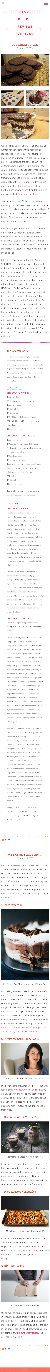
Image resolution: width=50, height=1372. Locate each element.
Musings (25, 34)
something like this (26, 194)
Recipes (25, 19)
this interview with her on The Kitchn (27, 1089)
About (25, 11)
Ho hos (21, 182)
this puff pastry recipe (27, 1333)
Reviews (25, 26)
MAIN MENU (46, 3)
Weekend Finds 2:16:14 (25, 855)
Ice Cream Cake (25, 45)
